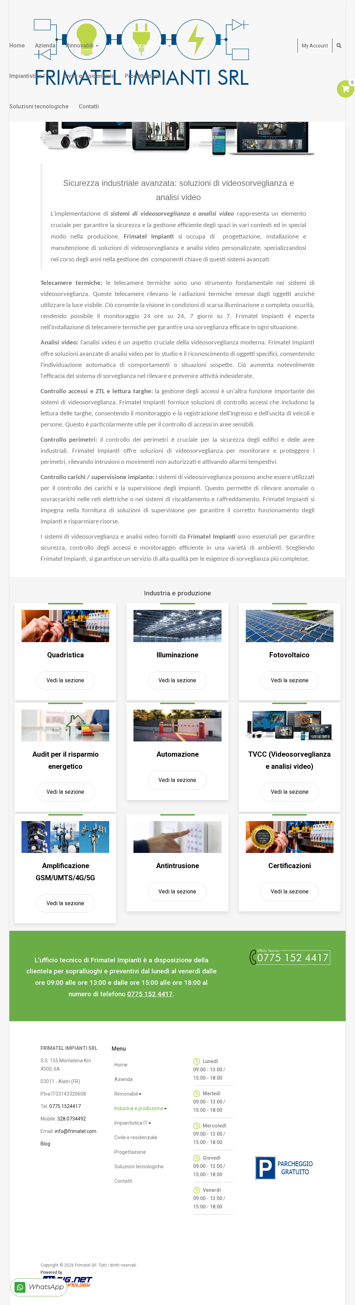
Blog (45, 1143)
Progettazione (143, 76)
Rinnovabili (80, 45)
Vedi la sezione (65, 680)
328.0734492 (71, 1119)
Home (17, 45)
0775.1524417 (65, 1106)
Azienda (45, 45)
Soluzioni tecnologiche (38, 106)
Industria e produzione (138, 45)
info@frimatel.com (75, 1131)
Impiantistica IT (29, 76)
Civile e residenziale (88, 76)
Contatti (89, 106)
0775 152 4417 (150, 994)
